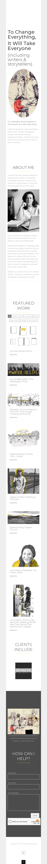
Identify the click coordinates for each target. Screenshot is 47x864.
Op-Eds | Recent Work (21, 351)
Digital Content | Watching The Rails (22, 498)
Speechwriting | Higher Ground (21, 528)
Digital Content (17, 316)
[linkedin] (23, 852)
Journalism (27, 316)
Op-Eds (36, 316)
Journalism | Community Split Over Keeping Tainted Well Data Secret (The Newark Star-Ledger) (23, 623)
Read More (13, 354)
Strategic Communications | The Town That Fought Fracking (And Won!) (23, 411)
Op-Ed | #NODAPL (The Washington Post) (21, 380)
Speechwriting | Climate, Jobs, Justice (21, 455)
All (9, 316)
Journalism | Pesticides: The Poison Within (23, 571)
